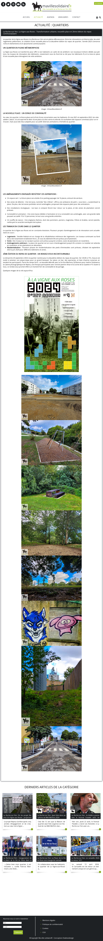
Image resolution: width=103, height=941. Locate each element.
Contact (76, 17)
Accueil (26, 17)
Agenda (50, 17)
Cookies (45, 928)
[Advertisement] (51, 898)
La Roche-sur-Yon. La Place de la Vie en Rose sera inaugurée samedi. (51, 859)
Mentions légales (48, 920)
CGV (44, 932)
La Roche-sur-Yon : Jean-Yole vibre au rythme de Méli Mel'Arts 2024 (51, 816)
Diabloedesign (68, 938)
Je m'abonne (98, 3)
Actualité (38, 17)
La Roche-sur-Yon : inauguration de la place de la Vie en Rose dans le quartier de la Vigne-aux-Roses (17, 860)
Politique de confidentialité (52, 924)
